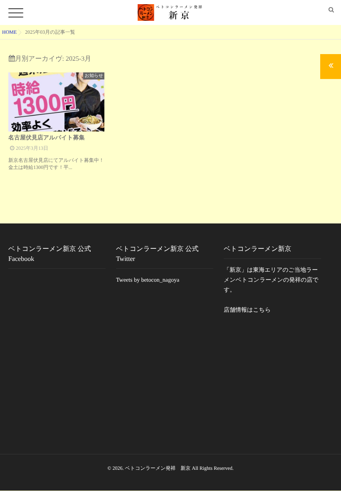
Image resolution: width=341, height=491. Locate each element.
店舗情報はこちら (247, 310)
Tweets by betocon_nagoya (147, 280)
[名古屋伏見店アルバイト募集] (56, 101)
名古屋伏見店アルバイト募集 (46, 138)
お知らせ (93, 75)
